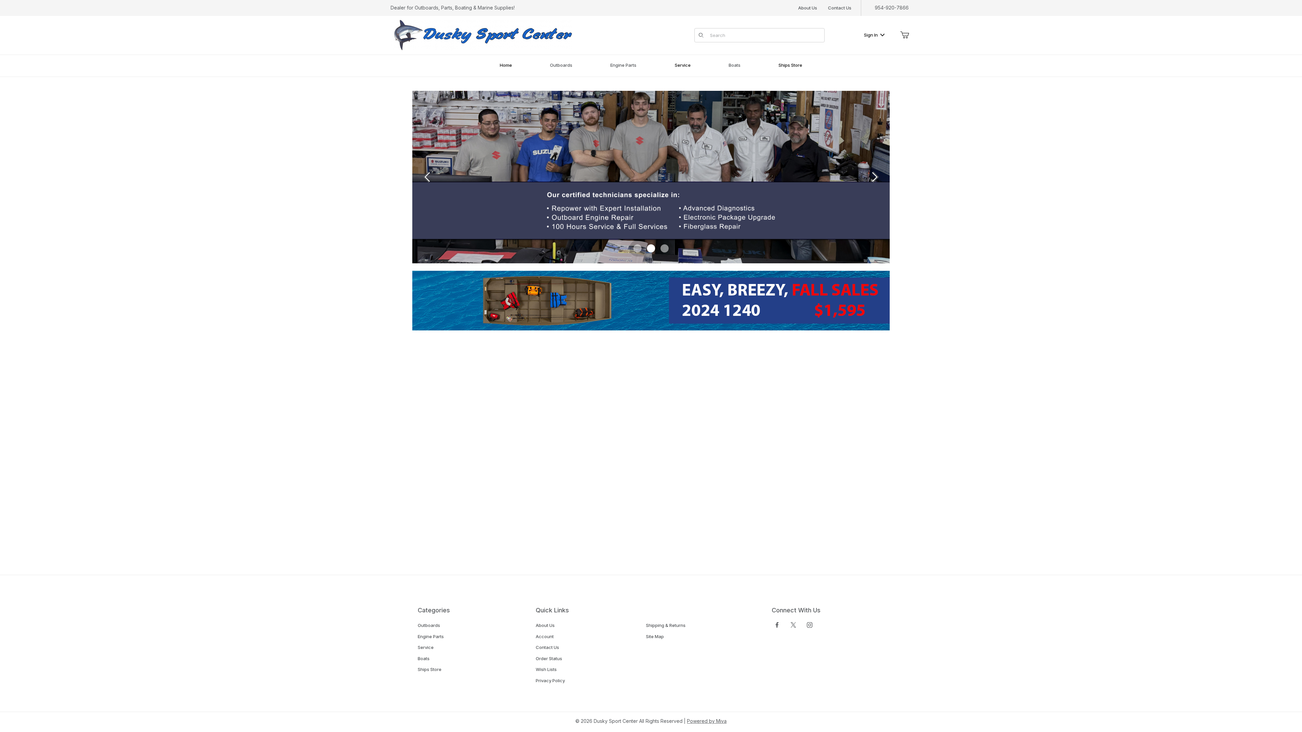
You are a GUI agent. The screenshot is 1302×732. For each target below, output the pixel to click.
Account (545, 636)
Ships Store (429, 669)
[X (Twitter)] (793, 624)
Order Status (549, 658)
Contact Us (839, 8)
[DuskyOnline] (481, 35)
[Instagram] (809, 624)
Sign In (871, 35)
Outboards (429, 625)
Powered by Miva (707, 721)
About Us (807, 8)
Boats (424, 658)
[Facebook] (777, 624)
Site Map (655, 636)
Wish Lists (546, 669)
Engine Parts (431, 636)
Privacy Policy (550, 680)
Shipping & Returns (666, 625)
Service (426, 647)
